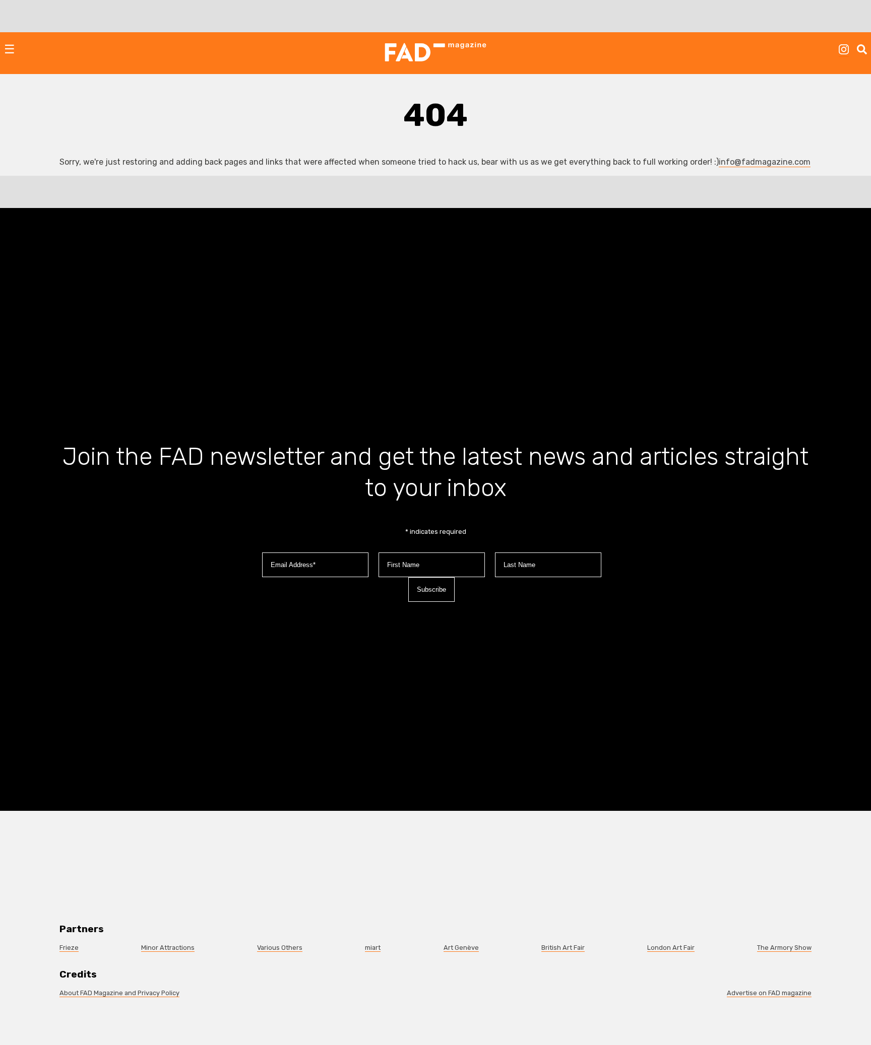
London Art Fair (671, 947)
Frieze (69, 947)
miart (373, 947)
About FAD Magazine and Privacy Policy (119, 993)
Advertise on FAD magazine (769, 993)
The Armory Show (784, 947)
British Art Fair (563, 947)
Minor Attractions (168, 947)
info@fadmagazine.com (765, 162)
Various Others (279, 947)
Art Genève (461, 947)
